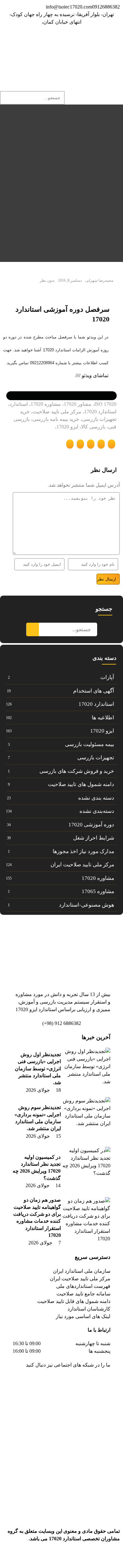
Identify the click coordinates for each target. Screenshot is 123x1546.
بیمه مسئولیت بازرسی (89, 744)
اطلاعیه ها (103, 718)
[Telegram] (112, 40)
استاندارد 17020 (96, 704)
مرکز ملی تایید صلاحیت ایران (82, 865)
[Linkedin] (95, 40)
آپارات (107, 677)
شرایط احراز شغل (93, 838)
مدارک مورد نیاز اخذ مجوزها (83, 851)
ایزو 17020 (102, 731)
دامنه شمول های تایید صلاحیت (81, 784)
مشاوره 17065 (98, 891)
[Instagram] (78, 40)
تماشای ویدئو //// (91, 375)
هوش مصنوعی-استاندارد (86, 905)
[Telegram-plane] (85, 1383)
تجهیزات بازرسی (95, 758)
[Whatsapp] (61, 40)
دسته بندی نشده (96, 798)
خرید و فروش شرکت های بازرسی (76, 771)
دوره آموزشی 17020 (91, 825)
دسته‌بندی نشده (96, 811)
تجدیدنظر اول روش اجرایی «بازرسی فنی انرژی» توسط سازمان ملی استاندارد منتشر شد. (38, 1068)
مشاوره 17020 (98, 878)
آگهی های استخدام (93, 691)
